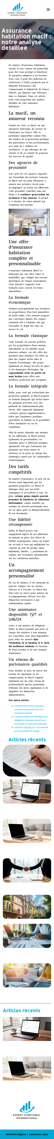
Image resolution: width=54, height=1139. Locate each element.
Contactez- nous (38, 1134)
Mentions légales (16, 1134)
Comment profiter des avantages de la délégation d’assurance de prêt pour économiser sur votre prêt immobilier (31, 720)
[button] (48, 9)
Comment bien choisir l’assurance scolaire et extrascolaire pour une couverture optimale (29, 709)
